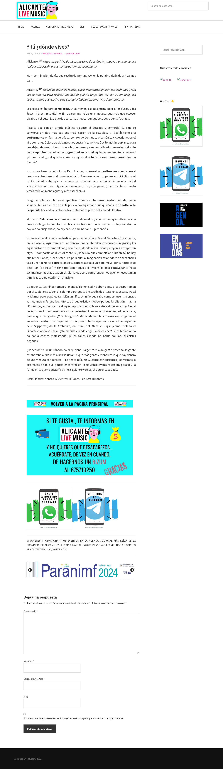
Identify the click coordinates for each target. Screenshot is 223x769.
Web (26, 696)
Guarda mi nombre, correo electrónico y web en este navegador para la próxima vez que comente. (74, 718)
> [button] (132, 570)
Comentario (31, 611)
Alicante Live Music (37, 10)
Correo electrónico (34, 678)
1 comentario (73, 53)
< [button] (30, 570)
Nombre (29, 661)
